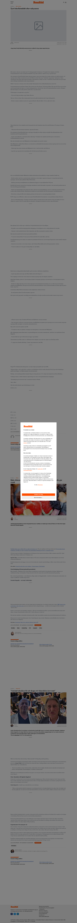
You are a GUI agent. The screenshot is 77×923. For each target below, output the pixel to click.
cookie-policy (40, 468)
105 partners (40, 484)
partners (25, 442)
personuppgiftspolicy (28, 470)
